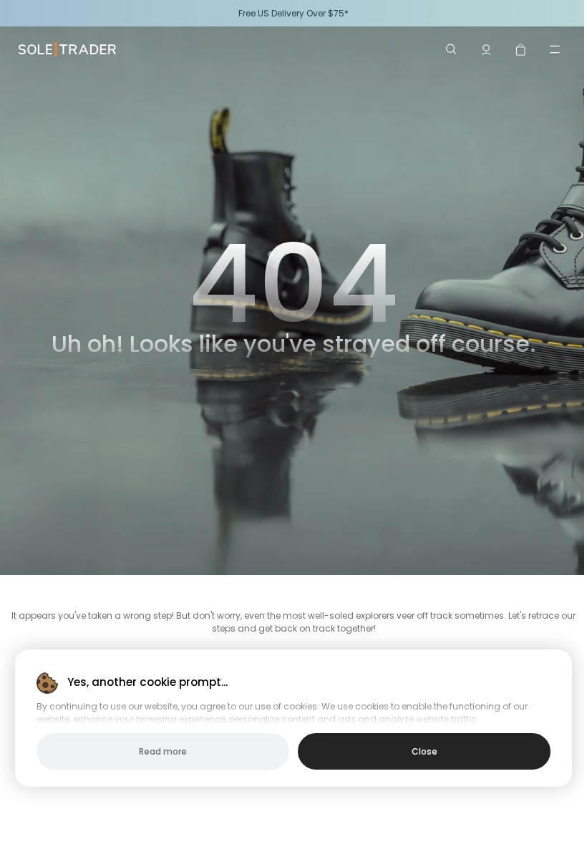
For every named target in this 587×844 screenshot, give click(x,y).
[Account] (486, 49)
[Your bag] (520, 49)
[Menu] (554, 49)
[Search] (451, 49)
